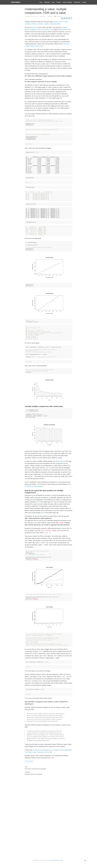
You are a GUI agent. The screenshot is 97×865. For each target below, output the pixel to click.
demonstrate (61, 461)
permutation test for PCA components (33, 774)
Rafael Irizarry (63, 29)
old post (34, 27)
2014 (32, 87)
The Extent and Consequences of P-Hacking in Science (48, 750)
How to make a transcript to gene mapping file (35, 768)
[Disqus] (48, 795)
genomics (59, 16)
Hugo (61, 860)
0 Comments (50, 16)
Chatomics (15, 2)
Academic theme (55, 860)
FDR (27, 761)
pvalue (31, 761)
